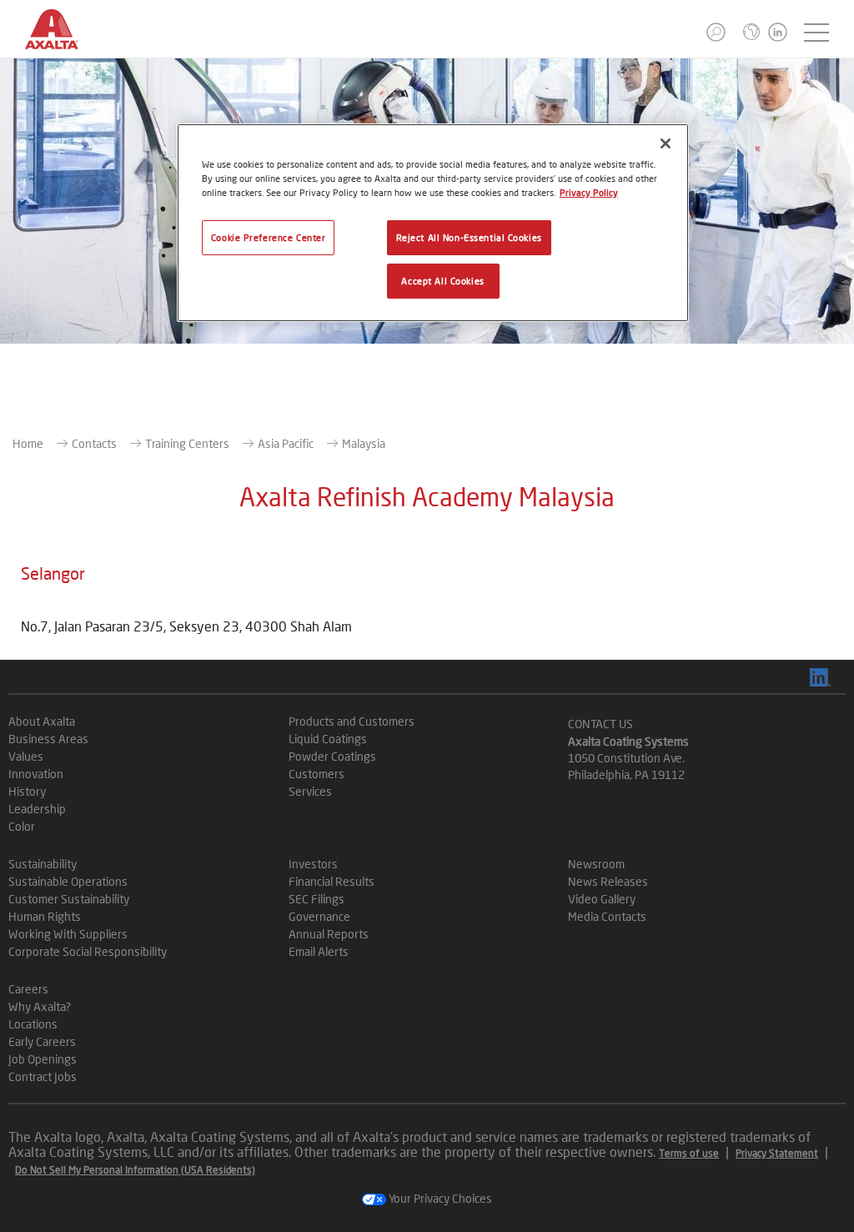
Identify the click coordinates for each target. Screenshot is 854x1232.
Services (310, 791)
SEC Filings (316, 899)
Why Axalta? (39, 1006)
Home (28, 443)
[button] (716, 32)
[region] (433, 222)
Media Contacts (607, 916)
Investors (313, 863)
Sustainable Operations (68, 881)
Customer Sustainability (68, 899)
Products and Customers (351, 721)
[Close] (665, 143)
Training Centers (187, 443)
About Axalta (41, 721)
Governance (319, 916)
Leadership (37, 808)
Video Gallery (601, 899)
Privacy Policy (589, 192)
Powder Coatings (332, 756)
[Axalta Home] (60, 43)
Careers (28, 989)
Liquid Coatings (328, 738)
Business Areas (48, 738)
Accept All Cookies (442, 280)
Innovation (35, 773)
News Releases (608, 881)
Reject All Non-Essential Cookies (469, 237)
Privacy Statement (777, 1153)
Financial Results (331, 881)
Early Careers (42, 1041)
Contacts (94, 443)
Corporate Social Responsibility (87, 951)
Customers (316, 773)
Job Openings (42, 1059)
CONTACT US (600, 724)
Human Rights (44, 916)
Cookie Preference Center (268, 237)
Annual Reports (329, 934)
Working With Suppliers (68, 934)
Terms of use (689, 1153)
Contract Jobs (42, 1076)
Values (25, 756)
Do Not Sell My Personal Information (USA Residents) (135, 1170)
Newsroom (596, 863)
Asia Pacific (286, 443)
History (27, 791)
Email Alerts (319, 951)
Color (21, 826)
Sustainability (42, 863)
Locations (33, 1024)
